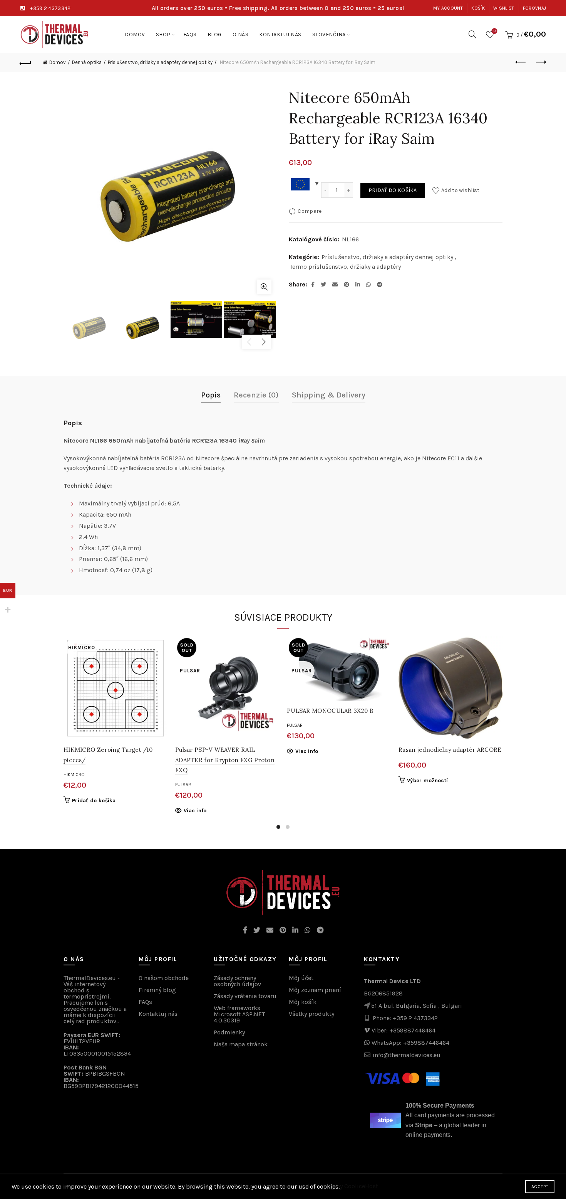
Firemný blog (157, 990)
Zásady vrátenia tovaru (245, 996)
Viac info (195, 810)
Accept (539, 1186)
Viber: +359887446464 (403, 1030)
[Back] (25, 62)
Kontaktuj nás (280, 34)
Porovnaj (534, 8)
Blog (215, 34)
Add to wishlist (460, 190)
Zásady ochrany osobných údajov (237, 981)
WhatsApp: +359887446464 (410, 1042)
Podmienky (229, 1032)
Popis (211, 395)
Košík (478, 8)
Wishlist (503, 8)
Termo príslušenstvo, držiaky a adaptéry (345, 266)
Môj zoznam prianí (315, 990)
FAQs (190, 34)
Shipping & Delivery (328, 395)
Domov (135, 34)
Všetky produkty (311, 1013)
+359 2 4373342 (50, 8)
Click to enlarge (264, 287)
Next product (540, 62)
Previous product (521, 62)
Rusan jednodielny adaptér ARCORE (450, 749)
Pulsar (183, 784)
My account (448, 8)
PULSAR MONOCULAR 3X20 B (330, 710)
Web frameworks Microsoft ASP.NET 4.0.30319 (239, 1014)
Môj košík (302, 1001)
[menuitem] (329, 34)
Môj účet (301, 978)
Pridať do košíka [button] (94, 800)
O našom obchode (164, 978)
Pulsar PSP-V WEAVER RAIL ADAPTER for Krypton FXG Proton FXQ (225, 760)
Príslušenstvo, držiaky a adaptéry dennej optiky (160, 62)
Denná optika (87, 62)
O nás (241, 34)
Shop (163, 34)
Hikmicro (74, 774)
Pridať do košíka (392, 190)
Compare (310, 211)
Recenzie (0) (256, 395)
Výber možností (427, 780)
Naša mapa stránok (241, 1044)
